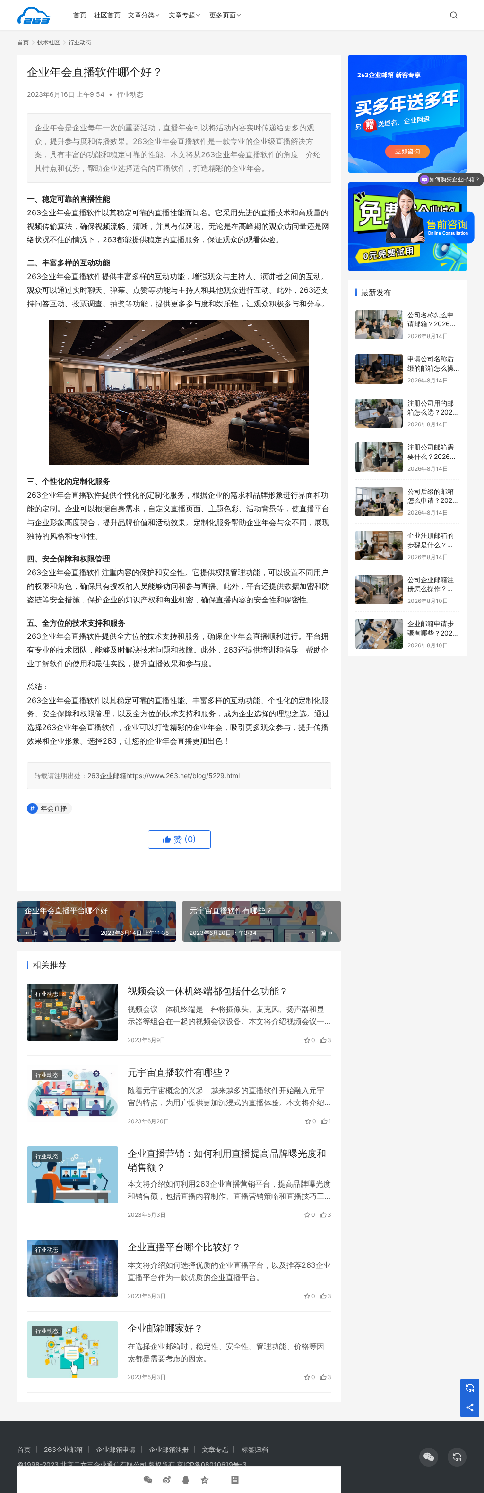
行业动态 (130, 94)
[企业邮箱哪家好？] (72, 1349)
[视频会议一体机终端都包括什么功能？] (72, 1012)
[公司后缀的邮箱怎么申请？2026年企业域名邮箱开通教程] (379, 502)
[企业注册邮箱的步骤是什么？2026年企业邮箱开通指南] (379, 545)
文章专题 (182, 15)
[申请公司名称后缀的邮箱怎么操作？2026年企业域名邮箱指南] (379, 369)
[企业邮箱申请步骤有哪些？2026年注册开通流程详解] (379, 634)
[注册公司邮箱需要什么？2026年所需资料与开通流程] (379, 457)
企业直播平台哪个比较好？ (184, 1247)
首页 (79, 15)
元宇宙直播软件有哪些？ (180, 1072)
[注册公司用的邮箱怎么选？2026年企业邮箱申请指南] (379, 413)
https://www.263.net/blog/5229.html (183, 776)
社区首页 (107, 15)
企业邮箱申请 (116, 1449)
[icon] (428, 1457)
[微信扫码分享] (147, 1479)
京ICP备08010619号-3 (212, 1464)
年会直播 (54, 808)
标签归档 (255, 1449)
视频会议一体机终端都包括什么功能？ (208, 991)
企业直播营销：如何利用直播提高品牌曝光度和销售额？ (227, 1160)
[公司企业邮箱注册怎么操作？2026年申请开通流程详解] (379, 590)
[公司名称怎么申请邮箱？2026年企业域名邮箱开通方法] (379, 325)
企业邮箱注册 (169, 1449)
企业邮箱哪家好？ (165, 1328)
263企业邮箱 (106, 776)
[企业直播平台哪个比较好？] (72, 1268)
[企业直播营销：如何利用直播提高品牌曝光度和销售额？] (72, 1175)
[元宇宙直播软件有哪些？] (72, 1093)
